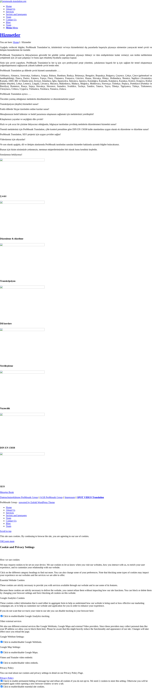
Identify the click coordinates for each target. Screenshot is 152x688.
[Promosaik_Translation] (13, 1)
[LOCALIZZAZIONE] (22, 330)
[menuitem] (79, 6)
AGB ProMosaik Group (51, 497)
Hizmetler (10, 35)
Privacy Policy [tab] (7, 668)
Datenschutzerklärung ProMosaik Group (19, 497)
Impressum (70, 497)
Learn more (9, 541)
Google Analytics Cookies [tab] (12, 598)
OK (2, 541)
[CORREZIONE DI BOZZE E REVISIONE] (22, 203)
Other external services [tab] (10, 621)
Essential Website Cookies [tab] (12, 580)
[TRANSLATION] (22, 160)
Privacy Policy (7, 678)
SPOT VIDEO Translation (90, 497)
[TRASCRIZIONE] (22, 245)
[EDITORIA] (22, 372)
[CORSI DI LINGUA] (22, 287)
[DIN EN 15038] (22, 415)
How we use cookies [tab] (10, 559)
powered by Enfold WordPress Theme (37, 502)
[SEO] (22, 454)
